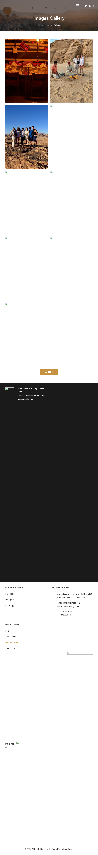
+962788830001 (64, 615)
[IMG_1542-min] (71, 137)
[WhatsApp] (94, 6)
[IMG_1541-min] (26, 203)
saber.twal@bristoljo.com (68, 606)
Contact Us (10, 648)
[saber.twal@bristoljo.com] (54, 606)
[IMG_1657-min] (26, 71)
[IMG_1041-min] (26, 335)
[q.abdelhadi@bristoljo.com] (54, 603)
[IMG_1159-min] (26, 269)
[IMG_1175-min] (71, 203)
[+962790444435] (54, 611)
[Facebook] (86, 6)
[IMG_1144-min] (71, 269)
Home (7, 631)
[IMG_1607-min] (71, 71)
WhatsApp (10, 606)
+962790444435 (64, 611)
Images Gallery (11, 643)
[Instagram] (90, 6)
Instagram (9, 600)
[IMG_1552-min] (26, 137)
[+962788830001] (54, 615)
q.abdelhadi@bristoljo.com (68, 603)
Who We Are (10, 637)
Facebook (9, 594)
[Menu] (77, 6)
